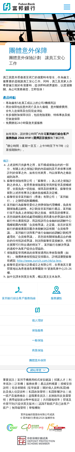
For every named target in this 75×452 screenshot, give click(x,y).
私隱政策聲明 (37, 391)
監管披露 (33, 387)
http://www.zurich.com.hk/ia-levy (39, 260)
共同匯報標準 (51, 399)
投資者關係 (19, 387)
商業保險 (37, 350)
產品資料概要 (49, 383)
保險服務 (37, 330)
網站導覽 (35, 370)
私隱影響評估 (57, 391)
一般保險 (37, 340)
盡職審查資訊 (37, 395)
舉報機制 (34, 407)
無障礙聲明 (19, 407)
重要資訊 (8, 379)
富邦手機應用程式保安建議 (34, 379)
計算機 (19, 383)
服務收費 (31, 383)
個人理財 (37, 320)
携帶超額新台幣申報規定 (24, 399)
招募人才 (59, 379)
